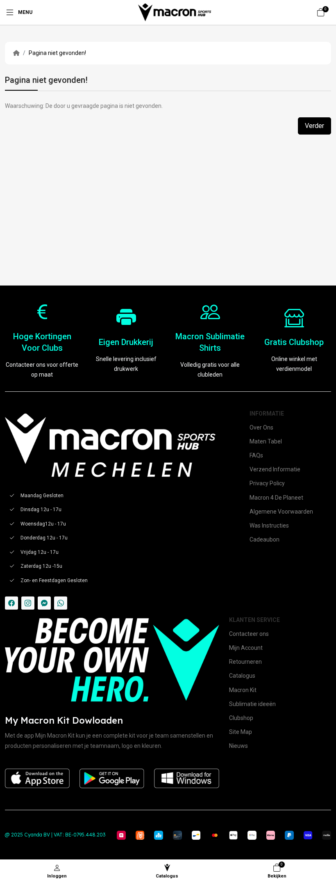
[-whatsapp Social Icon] (60, 603)
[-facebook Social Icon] (11, 603)
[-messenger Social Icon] (44, 603)
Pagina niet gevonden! (57, 53)
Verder (314, 126)
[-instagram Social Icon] (27, 603)
